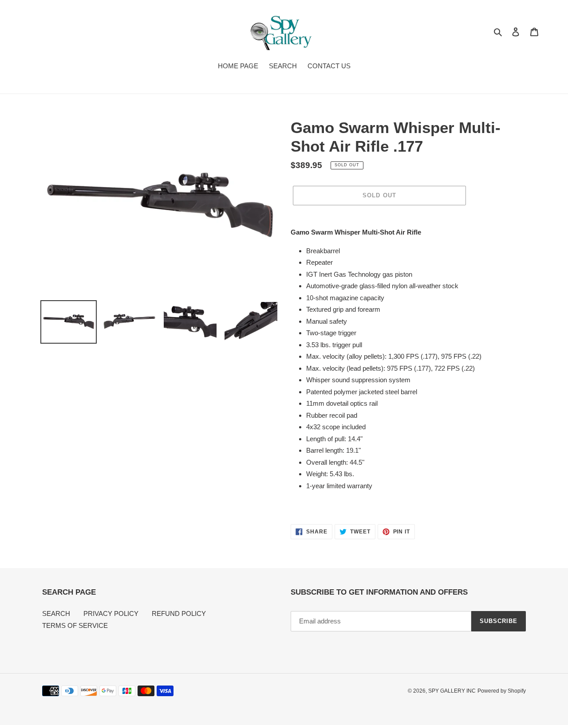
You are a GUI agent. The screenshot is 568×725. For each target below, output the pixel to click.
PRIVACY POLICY (110, 613)
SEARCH (56, 613)
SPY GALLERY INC (452, 691)
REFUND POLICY (179, 613)
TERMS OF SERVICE (75, 625)
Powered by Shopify (501, 691)
